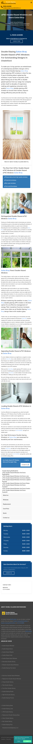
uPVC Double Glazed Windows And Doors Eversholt (14, 486)
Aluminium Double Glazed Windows (11, 675)
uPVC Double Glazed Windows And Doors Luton (15, 476)
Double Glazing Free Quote (9, 668)
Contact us (6, 517)
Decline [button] (18, 741)
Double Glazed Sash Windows (9, 658)
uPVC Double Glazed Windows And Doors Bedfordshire (14, 473)
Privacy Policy (8, 739)
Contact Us (25, 465)
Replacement (7, 504)
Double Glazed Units (7, 655)
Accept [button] (27, 741)
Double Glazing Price (7, 724)
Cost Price (6, 508)
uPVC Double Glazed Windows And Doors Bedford (16, 478)
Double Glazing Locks (7, 708)
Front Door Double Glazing (8, 688)
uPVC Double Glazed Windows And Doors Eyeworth (14, 491)
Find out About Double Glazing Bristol (16, 162)
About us (5, 495)
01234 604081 (19, 430)
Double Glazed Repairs (8, 652)
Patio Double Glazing (7, 685)
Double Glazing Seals (7, 705)
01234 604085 (7, 6)
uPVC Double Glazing (7, 712)
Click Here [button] (23, 738)
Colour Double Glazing (7, 718)
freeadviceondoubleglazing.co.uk (10, 727)
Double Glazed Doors (7, 649)
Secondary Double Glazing (8, 661)
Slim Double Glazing (7, 721)
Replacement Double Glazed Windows (11, 678)
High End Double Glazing (8, 694)
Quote (5, 513)
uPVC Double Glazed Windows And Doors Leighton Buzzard (16, 480)
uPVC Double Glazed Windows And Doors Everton (16, 488)
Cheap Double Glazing (7, 682)
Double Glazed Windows (8, 645)
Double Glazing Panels (7, 691)
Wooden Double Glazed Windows (10, 664)
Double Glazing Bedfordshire (10, 471)
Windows (5, 500)
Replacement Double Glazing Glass (11, 715)
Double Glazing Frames (8, 698)
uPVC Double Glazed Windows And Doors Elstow (16, 483)
